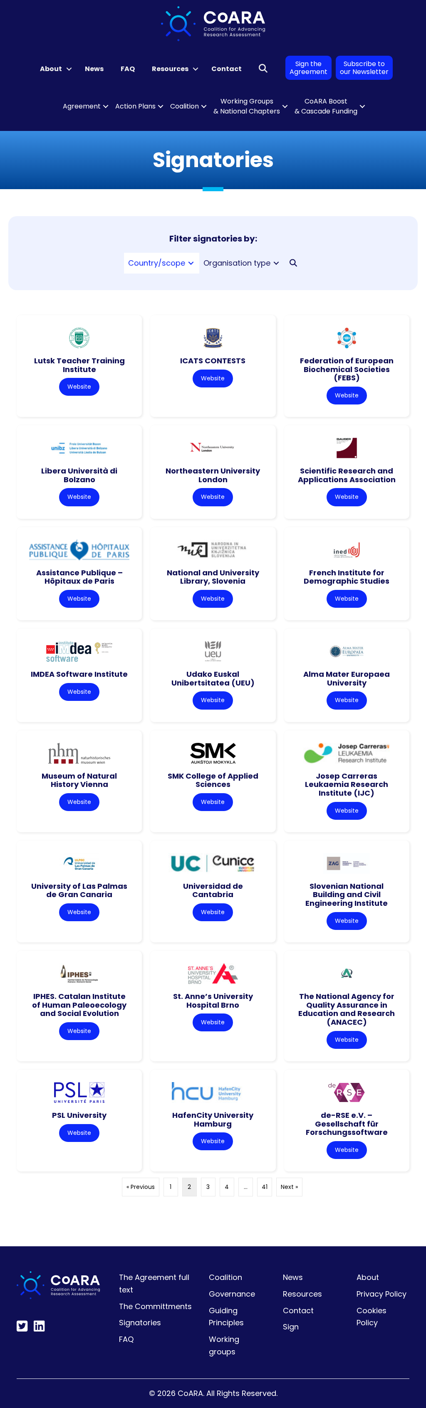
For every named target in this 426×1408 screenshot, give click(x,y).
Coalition (184, 106)
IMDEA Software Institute (79, 674)
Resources (170, 69)
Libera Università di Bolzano (79, 475)
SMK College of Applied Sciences (213, 780)
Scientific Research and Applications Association (347, 475)
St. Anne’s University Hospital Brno (213, 1000)
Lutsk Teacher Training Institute (79, 365)
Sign (291, 1327)
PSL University (79, 1115)
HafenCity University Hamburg (212, 1119)
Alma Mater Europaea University (346, 678)
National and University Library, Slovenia (213, 577)
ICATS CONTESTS (212, 360)
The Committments (155, 1306)
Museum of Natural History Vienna (79, 780)
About (51, 69)
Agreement (82, 106)
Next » (289, 1187)
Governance (232, 1294)
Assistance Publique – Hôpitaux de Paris (79, 577)
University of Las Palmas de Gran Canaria (79, 890)
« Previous (140, 1187)
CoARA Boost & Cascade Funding (326, 106)
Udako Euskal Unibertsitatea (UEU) (213, 678)
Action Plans (135, 106)
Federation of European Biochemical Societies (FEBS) (347, 369)
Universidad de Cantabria (213, 890)
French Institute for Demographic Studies (346, 577)
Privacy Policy (381, 1294)
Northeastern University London (213, 475)
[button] (69, 69)
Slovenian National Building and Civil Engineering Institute (346, 894)
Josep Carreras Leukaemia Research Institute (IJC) (346, 784)
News (94, 69)
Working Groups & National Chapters (246, 106)
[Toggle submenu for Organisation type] (276, 263)
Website (79, 386)
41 (264, 1187)
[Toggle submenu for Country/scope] (191, 263)
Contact (226, 69)
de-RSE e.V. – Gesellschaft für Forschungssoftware (347, 1123)
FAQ (128, 69)
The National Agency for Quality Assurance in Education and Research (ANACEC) (346, 1009)
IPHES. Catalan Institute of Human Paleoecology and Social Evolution (79, 1004)
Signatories (140, 1322)
